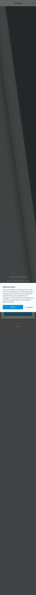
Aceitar (13, 307)
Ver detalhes (29, 307)
